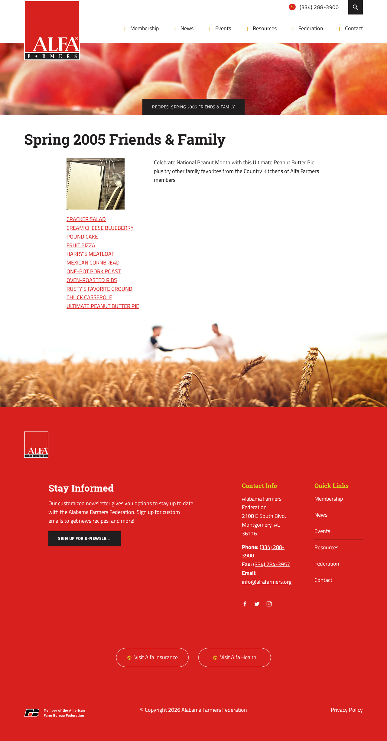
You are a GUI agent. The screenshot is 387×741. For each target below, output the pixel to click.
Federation (310, 28)
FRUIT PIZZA (81, 245)
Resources (265, 28)
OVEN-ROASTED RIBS (92, 280)
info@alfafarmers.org (266, 582)
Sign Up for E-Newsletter (87, 538)
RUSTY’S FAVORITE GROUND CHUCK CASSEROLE (99, 293)
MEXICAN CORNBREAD (93, 262)
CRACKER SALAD (86, 219)
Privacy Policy (347, 710)
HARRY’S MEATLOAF (90, 254)
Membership (144, 28)
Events (223, 28)
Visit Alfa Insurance (156, 657)
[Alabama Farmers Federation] (36, 444)
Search (355, 7)
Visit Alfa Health (238, 657)
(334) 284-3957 (271, 564)
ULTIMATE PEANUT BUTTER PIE (103, 306)
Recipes (160, 107)
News (187, 28)
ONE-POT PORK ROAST (94, 271)
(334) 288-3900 (318, 7)
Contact (354, 28)
